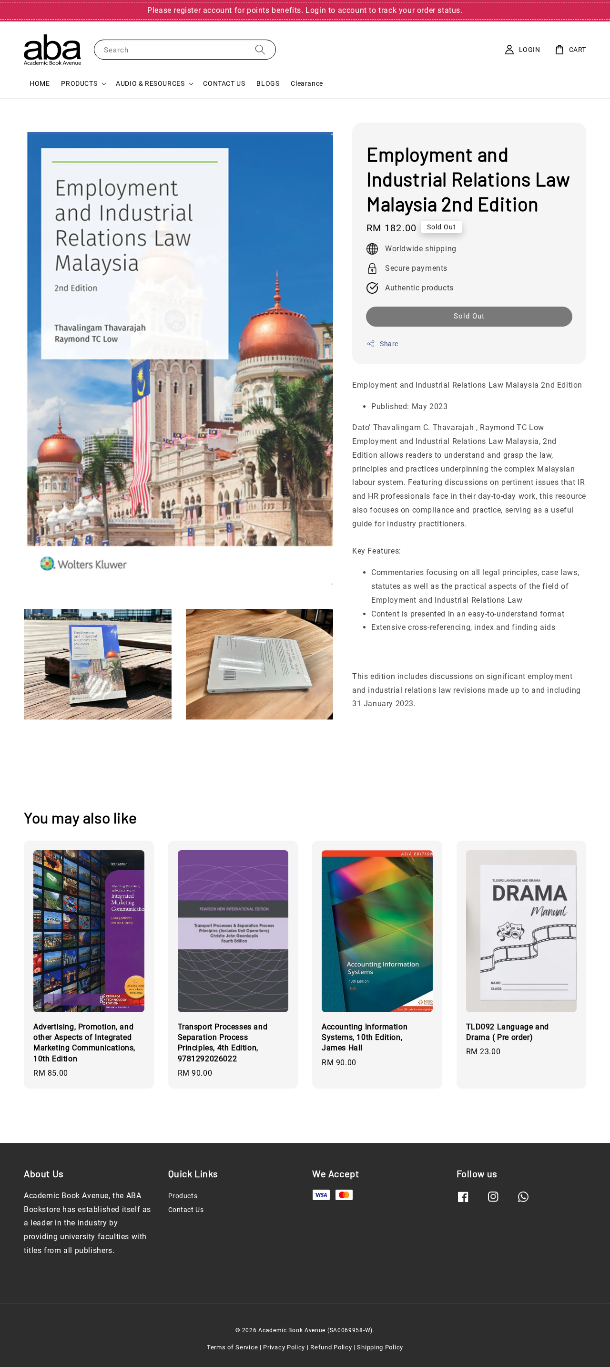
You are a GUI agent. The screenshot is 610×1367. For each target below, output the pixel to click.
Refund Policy (331, 1347)
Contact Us (186, 1209)
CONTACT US (224, 83)
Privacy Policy (284, 1347)
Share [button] (389, 343)
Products (183, 1196)
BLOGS (267, 83)
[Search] (260, 49)
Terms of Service (232, 1347)
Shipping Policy (380, 1347)
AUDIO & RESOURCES (150, 83)
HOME (40, 83)
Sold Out (469, 315)
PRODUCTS (79, 83)
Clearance (307, 83)
